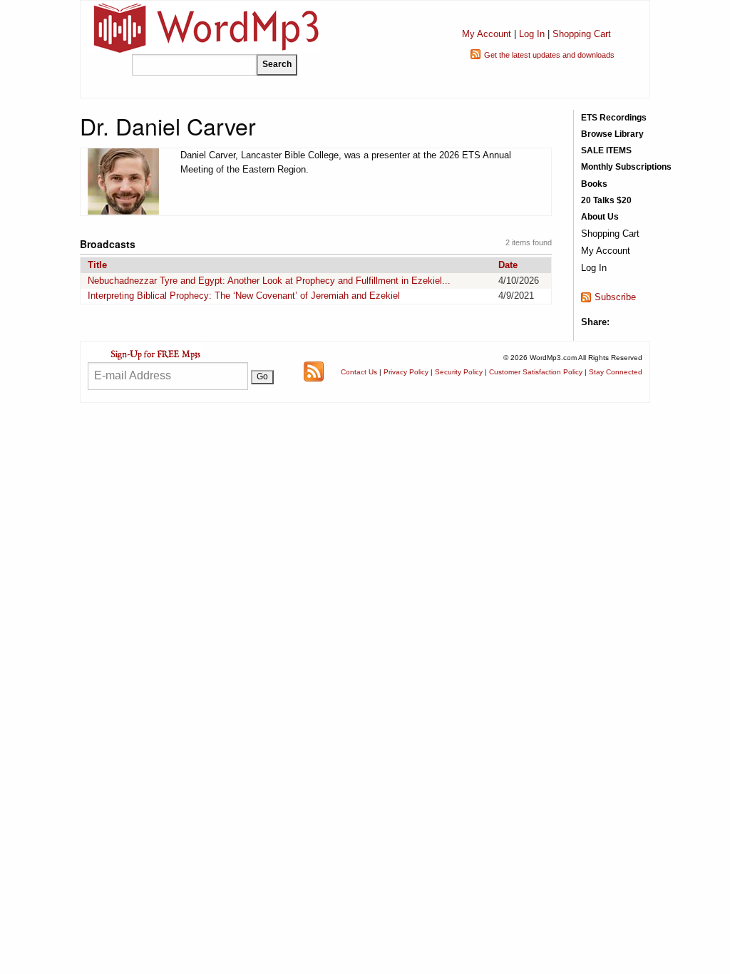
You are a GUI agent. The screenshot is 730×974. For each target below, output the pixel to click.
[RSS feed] (314, 371)
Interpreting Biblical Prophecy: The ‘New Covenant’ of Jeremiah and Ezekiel (244, 295)
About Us (600, 217)
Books (594, 184)
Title (97, 265)
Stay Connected (615, 372)
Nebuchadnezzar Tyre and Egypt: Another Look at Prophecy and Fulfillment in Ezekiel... (269, 280)
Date (508, 265)
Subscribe (615, 297)
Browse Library (612, 134)
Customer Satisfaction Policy (535, 372)
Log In (532, 34)
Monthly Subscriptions (626, 167)
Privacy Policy (406, 372)
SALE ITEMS (606, 150)
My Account (486, 34)
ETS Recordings (614, 118)
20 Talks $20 (606, 200)
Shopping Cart (581, 34)
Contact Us (359, 372)
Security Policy (459, 372)
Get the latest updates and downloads (549, 55)
